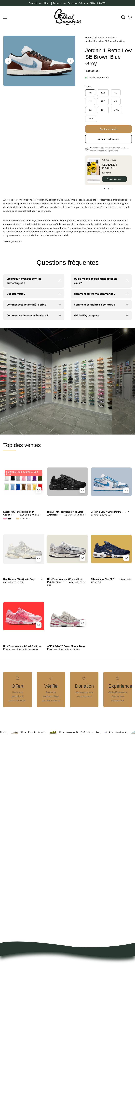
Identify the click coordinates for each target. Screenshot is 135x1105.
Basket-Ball (77, 995)
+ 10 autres (24, 518)
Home (88, 37)
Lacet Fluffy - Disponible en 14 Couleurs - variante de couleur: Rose (5, 518)
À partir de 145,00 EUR (69, 649)
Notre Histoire (11, 1034)
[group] (67, 3)
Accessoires (78, 979)
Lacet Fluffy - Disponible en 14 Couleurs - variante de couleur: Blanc (13, 518)
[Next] (70, 61)
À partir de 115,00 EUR (75, 515)
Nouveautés (78, 963)
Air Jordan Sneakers (105, 37)
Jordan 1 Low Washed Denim (106, 512)
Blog (6, 1056)
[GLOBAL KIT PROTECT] (93, 170)
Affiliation (9, 1067)
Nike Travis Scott (50, 732)
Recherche (9, 1061)
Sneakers (76, 990)
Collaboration (107, 732)
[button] (123, 17)
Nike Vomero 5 (85, 732)
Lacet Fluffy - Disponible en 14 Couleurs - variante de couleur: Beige (17, 518)
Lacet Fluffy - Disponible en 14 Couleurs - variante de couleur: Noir (9, 518)
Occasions (77, 1011)
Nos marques (79, 968)
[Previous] (8, 61)
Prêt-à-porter (78, 973)
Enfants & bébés (81, 1001)
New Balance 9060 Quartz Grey (18, 579)
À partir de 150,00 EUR (27, 649)
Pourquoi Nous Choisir (17, 1045)
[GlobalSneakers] (67, 17)
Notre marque (11, 1040)
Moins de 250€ (80, 1006)
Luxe (73, 984)
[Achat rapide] (38, 490)
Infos (74, 1017)
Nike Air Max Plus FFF (102, 579)
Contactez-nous (13, 1051)
